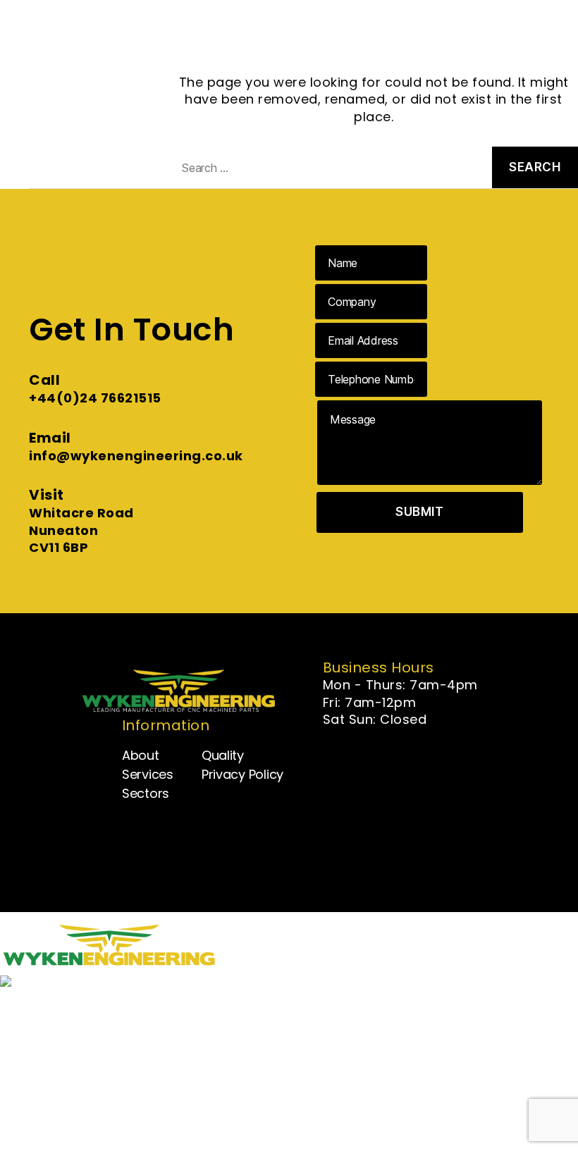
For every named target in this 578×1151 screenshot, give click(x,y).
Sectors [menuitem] (58, 1075)
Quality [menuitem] (56, 1098)
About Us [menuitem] (63, 1030)
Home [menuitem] (53, 1007)
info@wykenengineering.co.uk (136, 455)
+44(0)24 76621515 (95, 398)
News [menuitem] (51, 1120)
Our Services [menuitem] (73, 1052)
